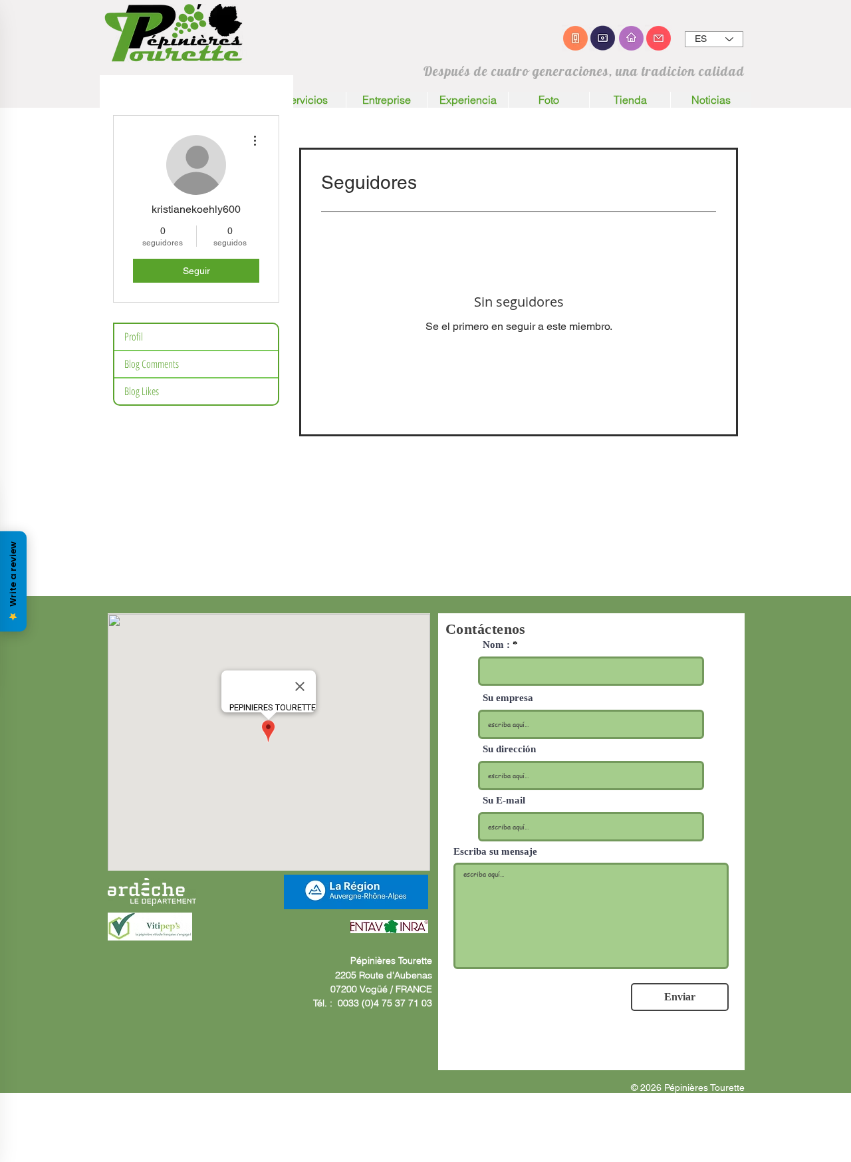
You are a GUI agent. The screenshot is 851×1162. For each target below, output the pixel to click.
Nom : (496, 645)
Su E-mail (504, 800)
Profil (133, 336)
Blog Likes (141, 391)
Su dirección (509, 749)
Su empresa (508, 698)
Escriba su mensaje (495, 852)
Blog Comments (151, 364)
